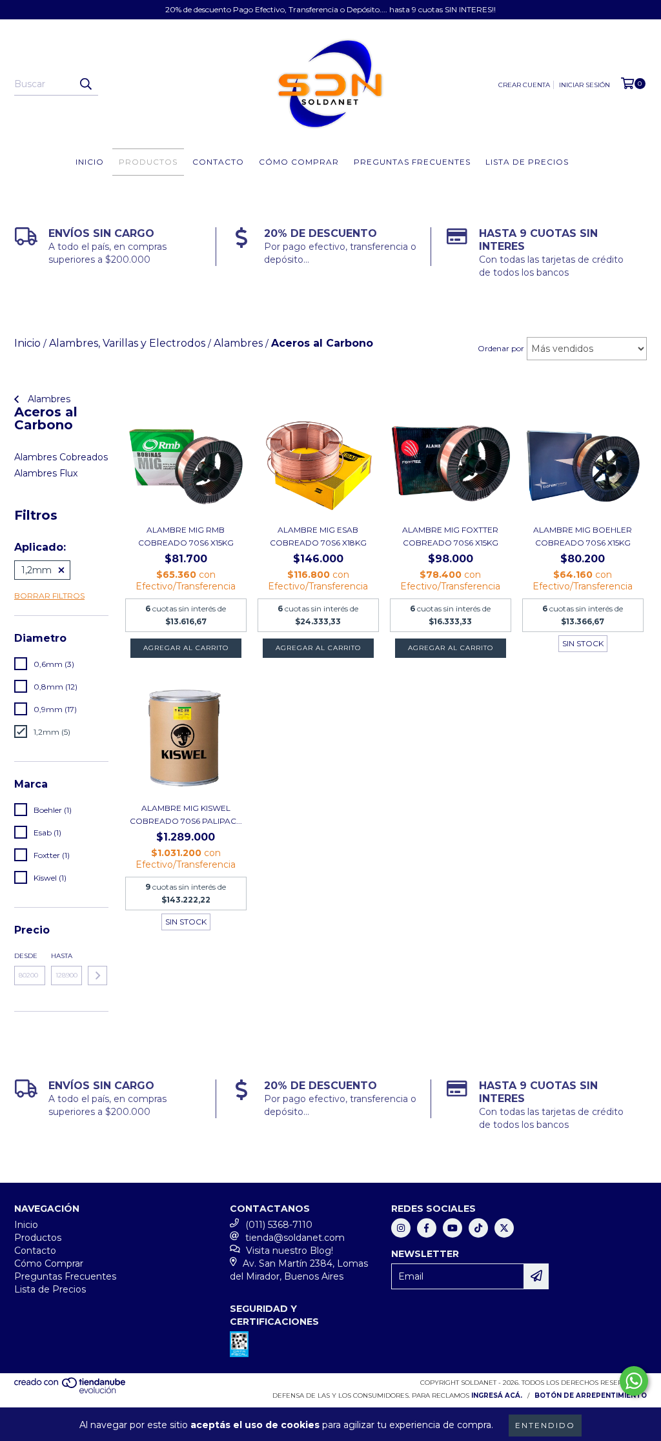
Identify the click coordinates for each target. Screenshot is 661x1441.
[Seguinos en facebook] (426, 1228)
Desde (25, 956)
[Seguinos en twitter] (504, 1228)
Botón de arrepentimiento (590, 1395)
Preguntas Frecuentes (412, 162)
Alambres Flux (45, 473)
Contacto (218, 162)
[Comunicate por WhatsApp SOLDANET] (634, 1381)
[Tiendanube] (70, 1391)
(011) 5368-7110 (278, 1225)
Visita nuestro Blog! (289, 1250)
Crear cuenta (524, 85)
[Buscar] (85, 84)
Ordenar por (501, 348)
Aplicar (97, 975)
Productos (148, 162)
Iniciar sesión (584, 85)
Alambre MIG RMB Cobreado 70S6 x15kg (186, 536)
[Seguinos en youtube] (452, 1228)
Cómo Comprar (299, 162)
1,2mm (36, 570)
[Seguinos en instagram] (401, 1228)
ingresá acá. (496, 1395)
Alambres (47, 399)
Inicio (90, 162)
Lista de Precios (527, 162)
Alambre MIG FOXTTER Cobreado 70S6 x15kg (450, 536)
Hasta (61, 956)
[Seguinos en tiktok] (478, 1228)
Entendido (545, 1425)
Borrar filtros (49, 595)
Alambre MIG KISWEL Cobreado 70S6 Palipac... (186, 814)
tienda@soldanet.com (295, 1237)
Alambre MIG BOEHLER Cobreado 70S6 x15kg (582, 536)
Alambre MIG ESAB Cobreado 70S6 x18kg (318, 536)
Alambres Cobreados (61, 457)
